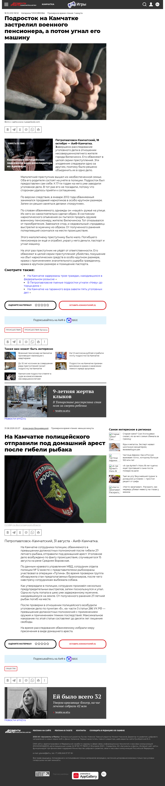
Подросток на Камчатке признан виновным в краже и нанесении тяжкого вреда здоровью (85, 366)
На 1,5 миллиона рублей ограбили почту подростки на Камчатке (86, 354)
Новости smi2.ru (15, 418)
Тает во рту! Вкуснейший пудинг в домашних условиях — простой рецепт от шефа (140, 479)
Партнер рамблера (60, 774)
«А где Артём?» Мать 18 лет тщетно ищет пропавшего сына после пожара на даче (140, 468)
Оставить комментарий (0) (82, 305)
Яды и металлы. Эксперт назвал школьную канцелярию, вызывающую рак (139, 447)
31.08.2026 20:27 (12, 428)
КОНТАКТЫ (81, 731)
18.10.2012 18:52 (12, 13)
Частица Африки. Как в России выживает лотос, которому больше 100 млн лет (140, 457)
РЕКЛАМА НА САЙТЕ (42, 731)
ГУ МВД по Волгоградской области (23, 525)
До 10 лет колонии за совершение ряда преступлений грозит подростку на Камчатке (35, 366)
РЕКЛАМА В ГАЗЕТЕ (63, 731)
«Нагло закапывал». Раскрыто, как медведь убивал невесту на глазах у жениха (141, 489)
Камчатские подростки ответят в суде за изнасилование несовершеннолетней (34, 376)
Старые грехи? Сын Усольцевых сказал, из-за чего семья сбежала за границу (141, 436)
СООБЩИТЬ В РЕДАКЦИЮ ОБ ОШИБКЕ (107, 731)
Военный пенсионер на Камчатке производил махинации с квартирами (35, 355)
